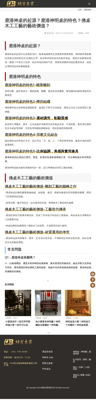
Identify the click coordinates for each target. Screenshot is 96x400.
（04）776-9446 (19, 351)
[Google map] (92, 285)
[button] (47, 332)
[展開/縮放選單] (89, 3)
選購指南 (87, 10)
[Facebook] (92, 279)
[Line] (92, 274)
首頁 (80, 10)
